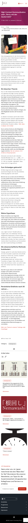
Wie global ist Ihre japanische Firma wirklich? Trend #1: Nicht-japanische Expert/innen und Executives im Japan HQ (14, 386)
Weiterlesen (6, 391)
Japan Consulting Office (16, 520)
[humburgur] (26, 3)
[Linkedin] (14, 349)
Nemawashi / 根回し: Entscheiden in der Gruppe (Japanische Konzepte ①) (13, 419)
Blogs (7, 27)
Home (2, 27)
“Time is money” (7, 451)
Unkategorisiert (7, 380)
